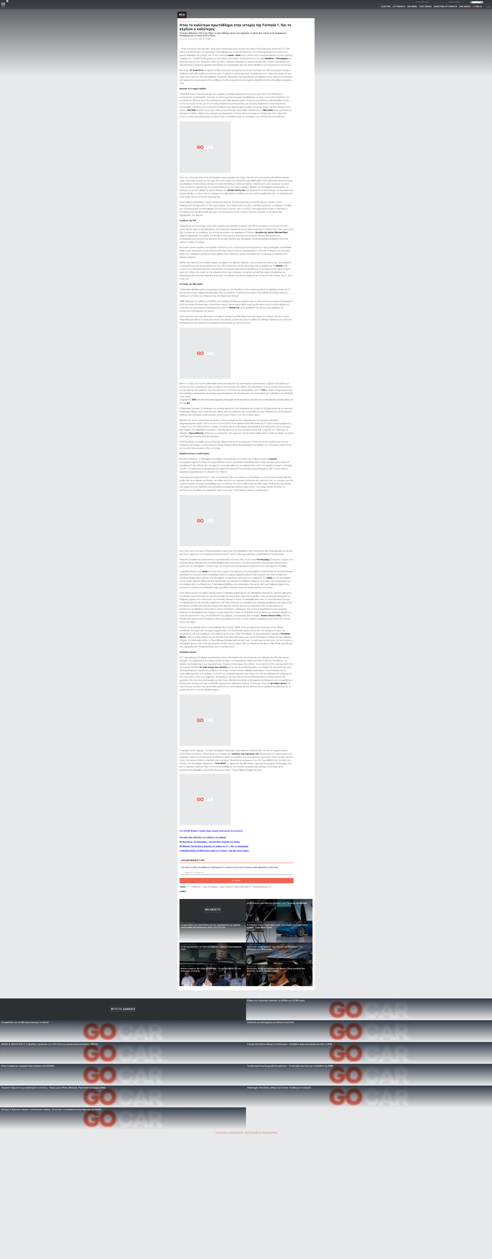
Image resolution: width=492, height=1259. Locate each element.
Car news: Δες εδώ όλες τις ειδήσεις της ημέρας (203, 837)
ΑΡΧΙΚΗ (183, 21)
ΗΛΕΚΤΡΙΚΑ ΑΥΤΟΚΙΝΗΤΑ (445, 6)
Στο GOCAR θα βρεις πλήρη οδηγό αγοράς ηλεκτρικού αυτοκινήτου (211, 831)
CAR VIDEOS (464, 6)
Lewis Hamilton (226, 887)
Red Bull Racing (260, 887)
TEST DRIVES (425, 6)
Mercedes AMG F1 (243, 887)
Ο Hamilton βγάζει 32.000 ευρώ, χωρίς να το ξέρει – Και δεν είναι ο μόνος (214, 851)
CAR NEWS (412, 6)
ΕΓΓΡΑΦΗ (236, 881)
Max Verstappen (210, 887)
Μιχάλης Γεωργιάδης (189, 39)
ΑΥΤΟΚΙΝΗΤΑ (399, 6)
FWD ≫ (477, 6)
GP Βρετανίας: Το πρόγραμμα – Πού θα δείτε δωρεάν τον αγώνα (210, 842)
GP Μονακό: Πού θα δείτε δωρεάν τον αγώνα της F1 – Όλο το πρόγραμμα (214, 846)
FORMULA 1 (198, 21)
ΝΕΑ (182, 14)
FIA (269, 887)
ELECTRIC (385, 6)
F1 (188, 887)
